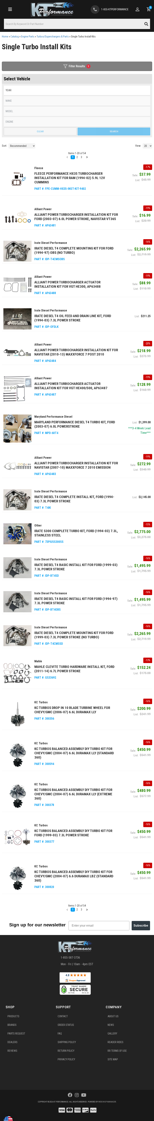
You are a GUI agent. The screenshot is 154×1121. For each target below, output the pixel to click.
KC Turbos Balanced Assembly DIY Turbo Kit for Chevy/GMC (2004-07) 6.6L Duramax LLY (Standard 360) (74, 753)
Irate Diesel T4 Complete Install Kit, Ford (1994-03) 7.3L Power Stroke (74, 499)
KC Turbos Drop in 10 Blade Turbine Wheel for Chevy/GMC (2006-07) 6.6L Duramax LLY (72, 710)
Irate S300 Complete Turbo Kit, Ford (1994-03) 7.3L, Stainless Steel (76, 533)
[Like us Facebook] (70, 1095)
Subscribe (141, 925)
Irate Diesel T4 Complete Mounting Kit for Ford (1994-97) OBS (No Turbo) (73, 250)
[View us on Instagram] (77, 1095)
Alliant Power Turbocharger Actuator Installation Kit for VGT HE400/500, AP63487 (70, 386)
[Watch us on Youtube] (83, 1095)
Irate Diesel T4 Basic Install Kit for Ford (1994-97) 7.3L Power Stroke (76, 601)
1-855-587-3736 (70, 957)
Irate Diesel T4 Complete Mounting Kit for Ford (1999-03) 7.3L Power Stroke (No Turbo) (73, 635)
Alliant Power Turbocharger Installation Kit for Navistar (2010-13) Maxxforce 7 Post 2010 (76, 352)
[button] (67, 910)
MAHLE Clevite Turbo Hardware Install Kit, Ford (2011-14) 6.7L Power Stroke (74, 669)
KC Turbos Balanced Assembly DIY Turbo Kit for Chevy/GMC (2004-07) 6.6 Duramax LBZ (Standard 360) (73, 876)
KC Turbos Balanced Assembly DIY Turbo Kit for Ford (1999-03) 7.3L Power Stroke (73, 833)
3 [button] (81, 909)
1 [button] (72, 909)
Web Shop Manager (107, 1102)
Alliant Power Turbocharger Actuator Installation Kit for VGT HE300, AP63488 (67, 284)
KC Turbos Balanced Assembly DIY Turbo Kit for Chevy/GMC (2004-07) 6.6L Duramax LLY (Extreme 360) (73, 794)
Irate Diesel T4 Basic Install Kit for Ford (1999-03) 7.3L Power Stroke (76, 567)
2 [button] (77, 909)
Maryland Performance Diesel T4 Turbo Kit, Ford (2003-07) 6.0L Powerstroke (74, 424)
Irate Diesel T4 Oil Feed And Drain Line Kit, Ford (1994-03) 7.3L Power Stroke (72, 318)
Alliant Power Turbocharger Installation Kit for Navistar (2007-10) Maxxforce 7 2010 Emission (76, 465)
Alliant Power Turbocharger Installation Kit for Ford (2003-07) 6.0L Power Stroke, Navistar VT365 (76, 216)
